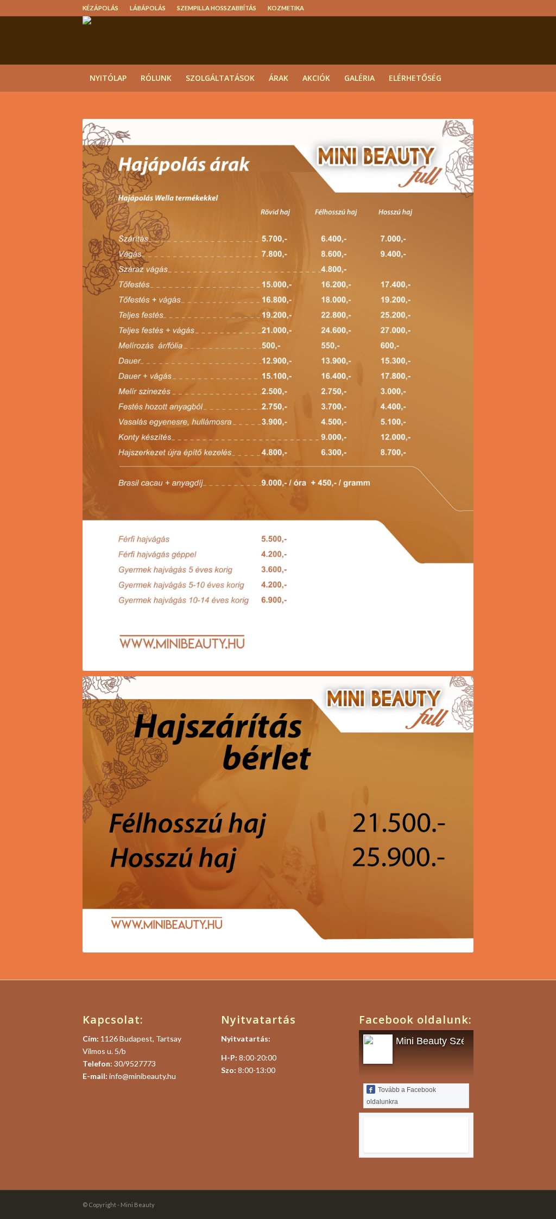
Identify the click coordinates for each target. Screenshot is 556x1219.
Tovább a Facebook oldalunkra (401, 1096)
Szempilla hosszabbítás (216, 7)
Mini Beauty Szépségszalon (456, 1041)
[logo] (107, 40)
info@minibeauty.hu (142, 1076)
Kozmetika (286, 7)
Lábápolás (148, 7)
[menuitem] (103, 8)
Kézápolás (100, 7)
